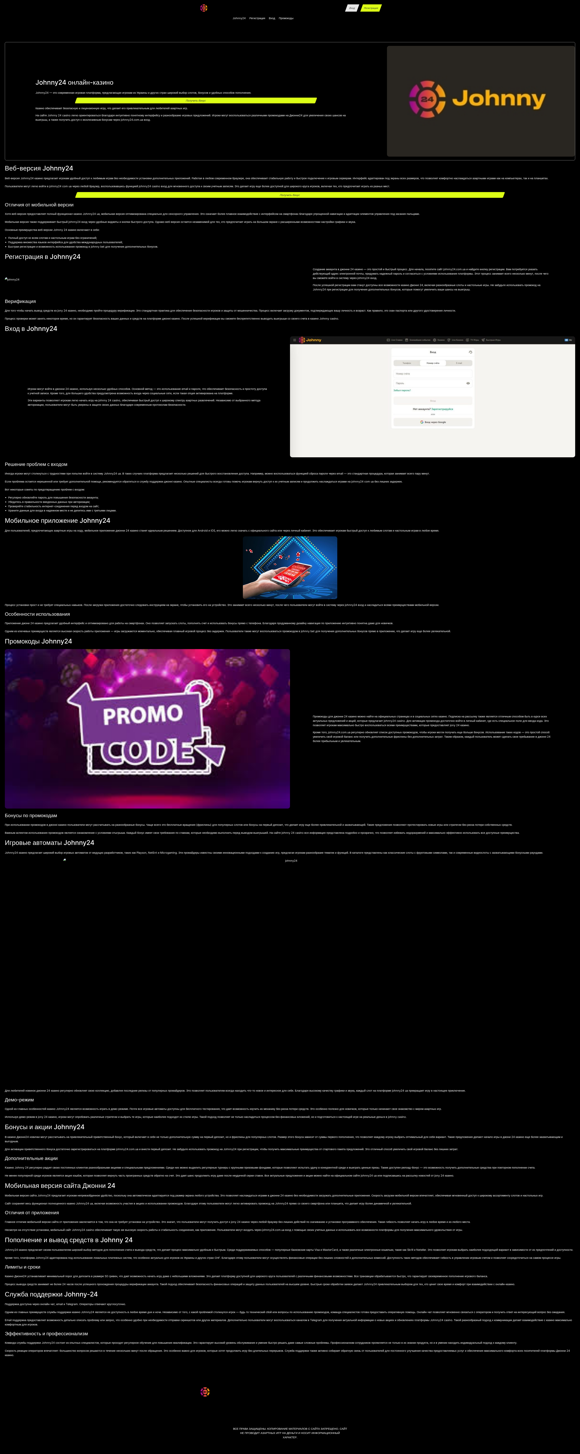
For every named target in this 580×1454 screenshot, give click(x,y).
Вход (352, 8)
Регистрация (371, 8)
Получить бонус (196, 100)
